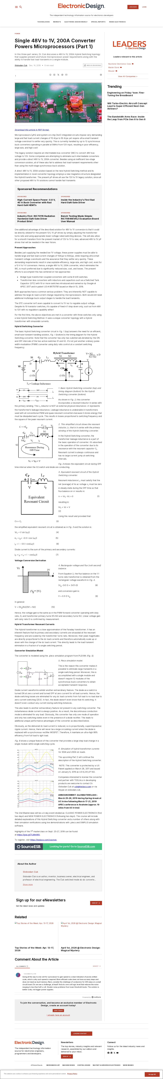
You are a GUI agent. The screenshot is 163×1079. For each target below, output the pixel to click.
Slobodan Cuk (21, 65)
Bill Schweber (21, 1059)
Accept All (152, 1074)
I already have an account (58, 1015)
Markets (57, 22)
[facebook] (50, 75)
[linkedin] (54, 75)
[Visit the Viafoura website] (96, 997)
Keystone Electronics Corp (119, 64)
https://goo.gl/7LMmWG (28, 835)
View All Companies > (127, 76)
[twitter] (58, 75)
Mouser (111, 71)
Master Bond (113, 67)
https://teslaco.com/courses (43, 840)
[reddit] (62, 75)
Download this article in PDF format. (32, 130)
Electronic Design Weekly (76, 22)
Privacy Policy (72, 1074)
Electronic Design (46, 1059)
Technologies (43, 22)
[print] (101, 75)
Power (17, 33)
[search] (20, 7)
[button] (16, 7)
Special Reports (98, 22)
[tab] (22, 966)
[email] (66, 75)
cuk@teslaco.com (82, 786)
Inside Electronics (117, 22)
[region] (58, 981)
